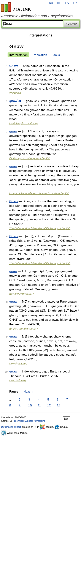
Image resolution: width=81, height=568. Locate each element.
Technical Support (23, 421)
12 (49, 405)
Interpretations (40, 35)
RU (51, 3)
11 (39, 405)
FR (75, 3)
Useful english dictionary (23, 123)
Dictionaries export (11, 427)
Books (55, 55)
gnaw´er (15, 101)
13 (58, 405)
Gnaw (13, 66)
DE (59, 3)
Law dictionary (17, 380)
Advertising (39, 421)
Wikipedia (15, 93)
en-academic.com (16, 7)
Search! (71, 24)
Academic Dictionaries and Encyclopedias (37, 16)
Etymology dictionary (21, 293)
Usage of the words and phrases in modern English (39, 193)
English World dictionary (23, 328)
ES (67, 3)
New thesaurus (18, 363)
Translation (39, 55)
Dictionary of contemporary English (29, 158)
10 (30, 405)
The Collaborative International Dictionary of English (39, 228)
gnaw (13, 131)
